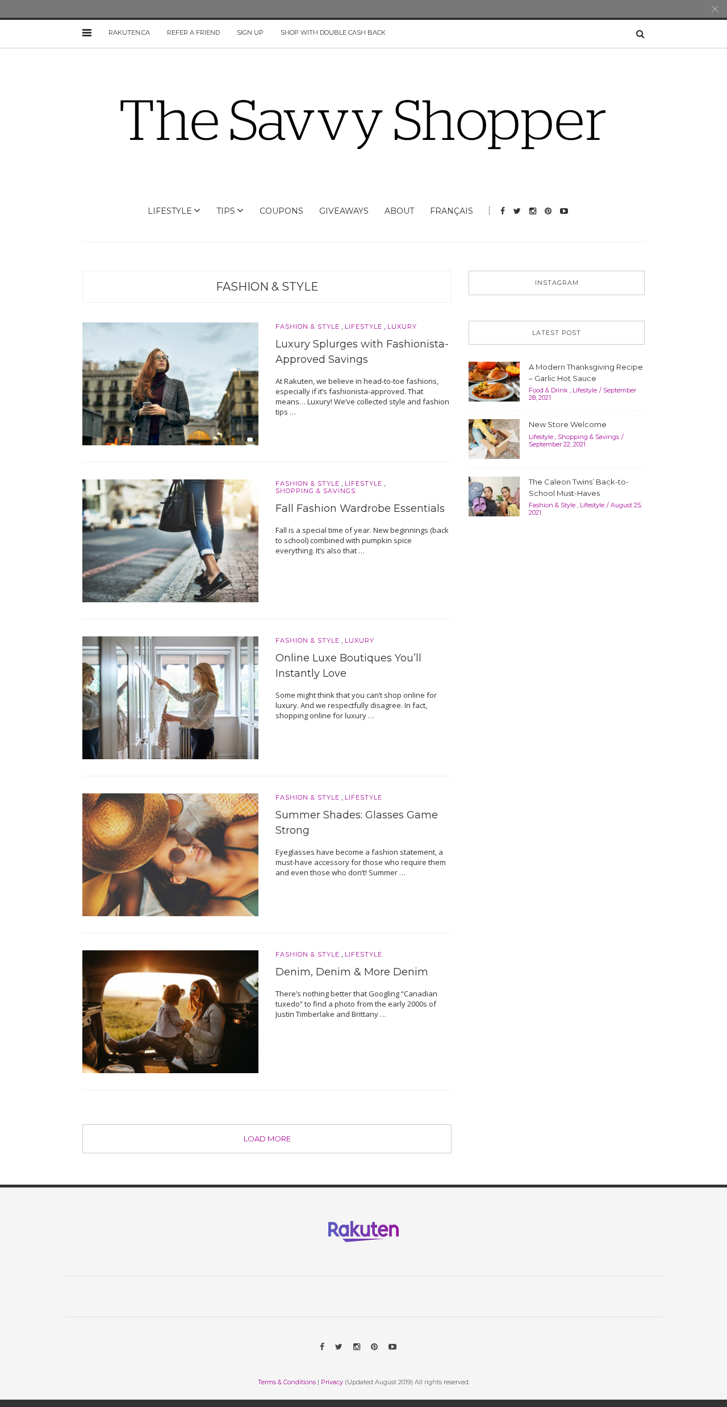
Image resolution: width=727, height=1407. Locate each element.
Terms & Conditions (287, 1382)
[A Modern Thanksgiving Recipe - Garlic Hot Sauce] (494, 380)
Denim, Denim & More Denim (351, 972)
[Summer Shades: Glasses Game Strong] (170, 854)
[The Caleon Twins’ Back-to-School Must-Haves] (494, 495)
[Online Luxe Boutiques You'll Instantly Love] (170, 697)
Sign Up (250, 32)
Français (451, 211)
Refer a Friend (193, 32)
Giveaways (344, 211)
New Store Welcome (568, 424)
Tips (225, 211)
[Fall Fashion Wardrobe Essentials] (170, 539)
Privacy (332, 1382)
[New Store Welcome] (494, 437)
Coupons (281, 211)
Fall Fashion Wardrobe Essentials (360, 508)
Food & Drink (548, 390)
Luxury (402, 327)
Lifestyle (170, 211)
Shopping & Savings (315, 491)
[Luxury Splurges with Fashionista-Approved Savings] (170, 382)
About (399, 211)
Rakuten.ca (129, 32)
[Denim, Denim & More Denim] (170, 1011)
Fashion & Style (267, 286)
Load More (267, 1138)
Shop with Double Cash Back (333, 32)
